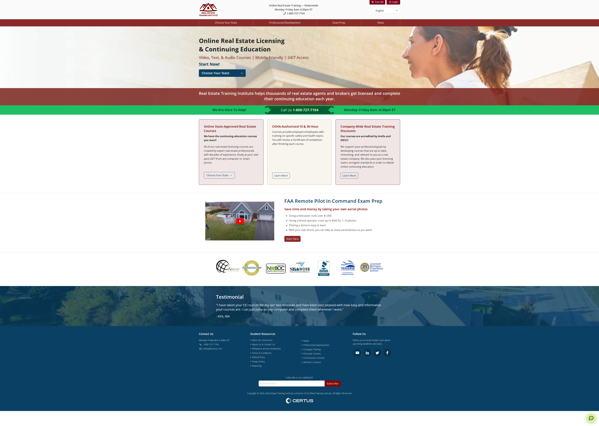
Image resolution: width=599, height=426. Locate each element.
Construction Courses (314, 357)
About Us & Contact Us (263, 344)
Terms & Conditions (261, 352)
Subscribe (332, 383)
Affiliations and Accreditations (266, 348)
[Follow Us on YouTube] (357, 353)
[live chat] (591, 418)
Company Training (312, 349)
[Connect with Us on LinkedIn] (367, 353)
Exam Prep (339, 22)
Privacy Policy (258, 361)
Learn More (281, 175)
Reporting (256, 365)
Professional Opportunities (316, 345)
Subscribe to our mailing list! (299, 377)
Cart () (379, 2)
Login (395, 2)
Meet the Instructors (262, 340)
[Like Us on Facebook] (387, 353)
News (380, 22)
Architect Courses (312, 362)
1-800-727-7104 (296, 13)
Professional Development (284, 22)
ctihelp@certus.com (212, 348)
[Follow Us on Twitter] (377, 353)
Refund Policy (258, 357)
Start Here (292, 239)
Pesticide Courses (312, 353)
